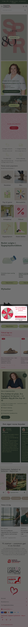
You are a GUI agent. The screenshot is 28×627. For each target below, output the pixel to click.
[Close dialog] (26, 306)
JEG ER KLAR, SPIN (21, 316)
